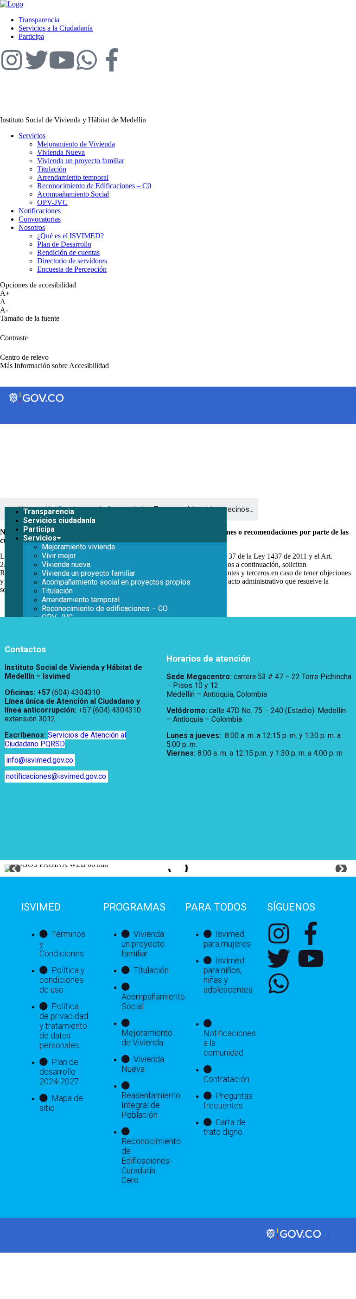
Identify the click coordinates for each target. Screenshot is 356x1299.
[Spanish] (255, 432)
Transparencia (48, 511)
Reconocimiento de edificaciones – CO (105, 608)
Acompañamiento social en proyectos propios (116, 582)
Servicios (40, 538)
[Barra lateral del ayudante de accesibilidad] (345, 34)
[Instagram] (11, 59)
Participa (39, 529)
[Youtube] (61, 59)
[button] (15, 868)
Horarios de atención (208, 659)
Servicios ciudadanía (59, 520)
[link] (11, 4)
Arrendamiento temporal (81, 599)
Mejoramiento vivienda (78, 546)
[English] (246, 432)
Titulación (57, 590)
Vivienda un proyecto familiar (88, 573)
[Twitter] (36, 59)
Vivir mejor (59, 555)
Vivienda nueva (66, 564)
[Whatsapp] (86, 59)
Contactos (25, 649)
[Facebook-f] (111, 59)
